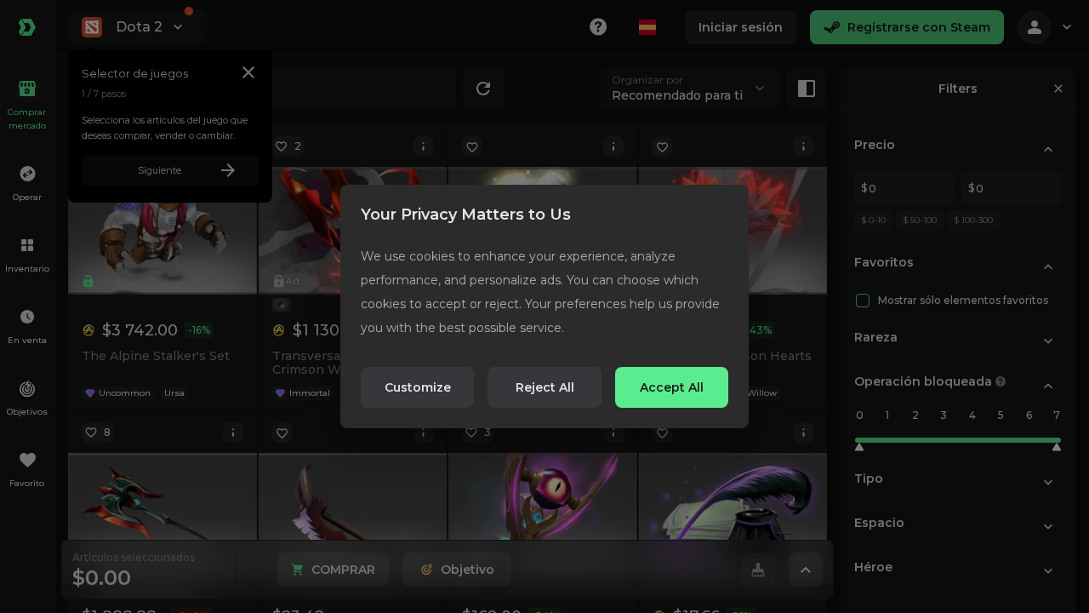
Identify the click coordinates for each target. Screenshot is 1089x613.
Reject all (545, 387)
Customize (418, 387)
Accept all (672, 387)
